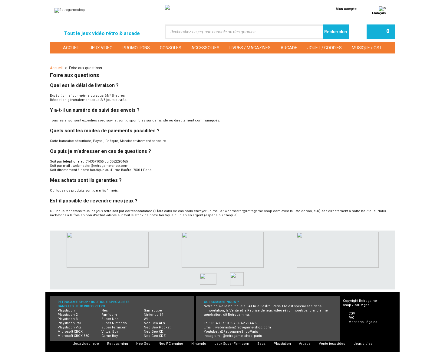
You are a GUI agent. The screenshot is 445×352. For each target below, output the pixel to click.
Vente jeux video (332, 344)
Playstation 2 (67, 315)
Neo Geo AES (154, 323)
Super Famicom (114, 327)
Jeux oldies (363, 344)
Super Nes (109, 319)
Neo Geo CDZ (155, 336)
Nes (104, 310)
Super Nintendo (114, 323)
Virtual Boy (109, 332)
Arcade (305, 344)
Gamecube (153, 310)
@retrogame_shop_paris (242, 336)
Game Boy (109, 336)
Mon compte (346, 9)
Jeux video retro (86, 344)
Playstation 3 (67, 319)
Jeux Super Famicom (231, 344)
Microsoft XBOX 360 (73, 336)
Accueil (57, 68)
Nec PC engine (171, 344)
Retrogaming (117, 344)
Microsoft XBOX (70, 332)
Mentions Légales (362, 322)
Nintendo (198, 344)
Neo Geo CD (153, 332)
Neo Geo (143, 344)
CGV (351, 313)
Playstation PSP (70, 323)
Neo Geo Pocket (157, 327)
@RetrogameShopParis (239, 332)
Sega (261, 344)
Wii (146, 319)
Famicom (109, 315)
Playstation (66, 310)
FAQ (351, 318)
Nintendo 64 (153, 315)
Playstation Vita (69, 327)
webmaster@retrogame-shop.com (100, 166)
